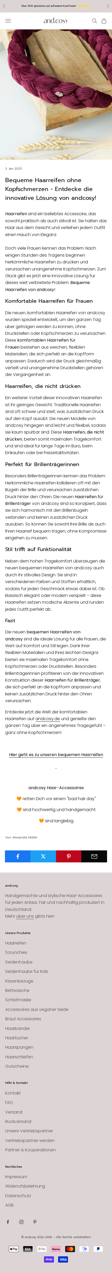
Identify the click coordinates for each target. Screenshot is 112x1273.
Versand (13, 1112)
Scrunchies (16, 952)
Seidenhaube (19, 962)
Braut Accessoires (23, 1019)
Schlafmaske (18, 1000)
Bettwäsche (17, 990)
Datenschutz (18, 1196)
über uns (25, 916)
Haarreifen (15, 943)
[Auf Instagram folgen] (21, 1222)
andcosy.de (47, 719)
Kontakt (13, 1093)
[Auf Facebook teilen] (17, 856)
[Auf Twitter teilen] (43, 856)
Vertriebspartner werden (30, 1141)
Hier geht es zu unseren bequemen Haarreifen (56, 755)
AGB (9, 1205)
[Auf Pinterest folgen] (35, 1222)
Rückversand (18, 1121)
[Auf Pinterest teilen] (69, 856)
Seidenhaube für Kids (26, 971)
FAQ (9, 1102)
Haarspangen (19, 1047)
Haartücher (16, 1038)
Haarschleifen (19, 1057)
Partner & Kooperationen (30, 1150)
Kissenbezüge (19, 981)
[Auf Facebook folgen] (7, 1222)
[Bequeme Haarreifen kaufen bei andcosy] (56, 766)
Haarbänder (17, 1028)
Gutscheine (17, 1066)
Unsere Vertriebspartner (29, 1131)
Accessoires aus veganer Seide (37, 1009)
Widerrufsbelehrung (25, 1186)
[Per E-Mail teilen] (94, 856)
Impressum (16, 1177)
